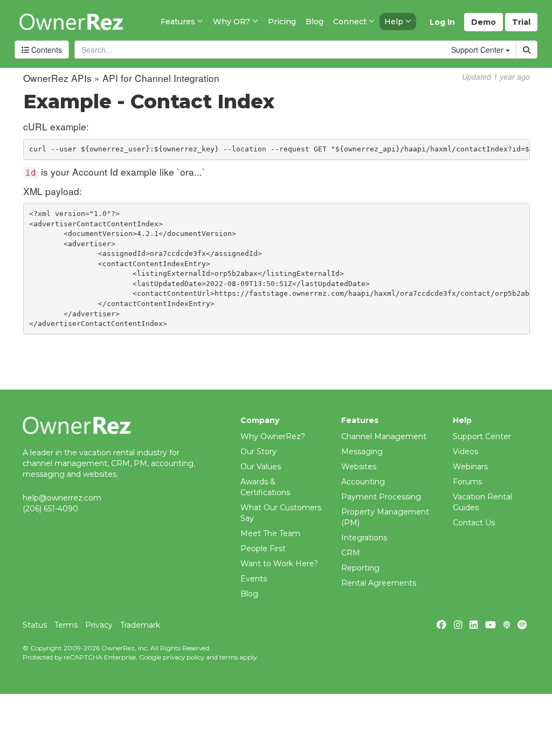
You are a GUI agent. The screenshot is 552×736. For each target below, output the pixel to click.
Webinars (470, 466)
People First (263, 548)
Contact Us (474, 522)
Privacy (99, 625)
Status (35, 625)
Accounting (363, 482)
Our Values (260, 466)
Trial (521, 22)
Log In (442, 22)
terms (228, 657)
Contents (45, 49)
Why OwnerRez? (272, 436)
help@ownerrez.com (62, 498)
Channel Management (383, 436)
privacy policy (183, 657)
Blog (249, 594)
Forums (467, 482)
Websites (358, 466)
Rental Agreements (378, 583)
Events (253, 579)
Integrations (364, 538)
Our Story (258, 451)
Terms (66, 625)
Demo (483, 22)
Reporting (360, 568)
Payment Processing (381, 497)
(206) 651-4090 (50, 508)
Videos (465, 451)
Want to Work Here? (279, 563)
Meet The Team (270, 533)
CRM (350, 553)
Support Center (482, 436)
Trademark (140, 625)
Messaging (362, 451)
